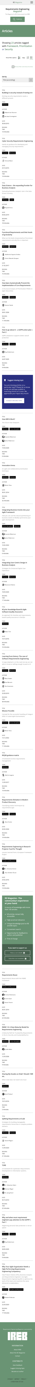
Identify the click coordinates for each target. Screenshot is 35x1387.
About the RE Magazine (17, 1353)
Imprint (16, 1379)
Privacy (23, 1379)
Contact (17, 1356)
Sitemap (10, 1379)
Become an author (18, 1371)
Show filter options (11, 57)
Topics (19, 19)
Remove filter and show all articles (23, 66)
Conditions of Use (17, 1382)
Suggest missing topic (14, 400)
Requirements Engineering (17, 11)
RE (17, 2)
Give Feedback (17, 1365)
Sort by (4, 77)
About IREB (17, 1350)
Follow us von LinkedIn (16, 953)
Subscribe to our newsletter (16, 958)
